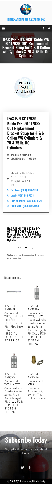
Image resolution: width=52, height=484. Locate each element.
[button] (3, 28)
